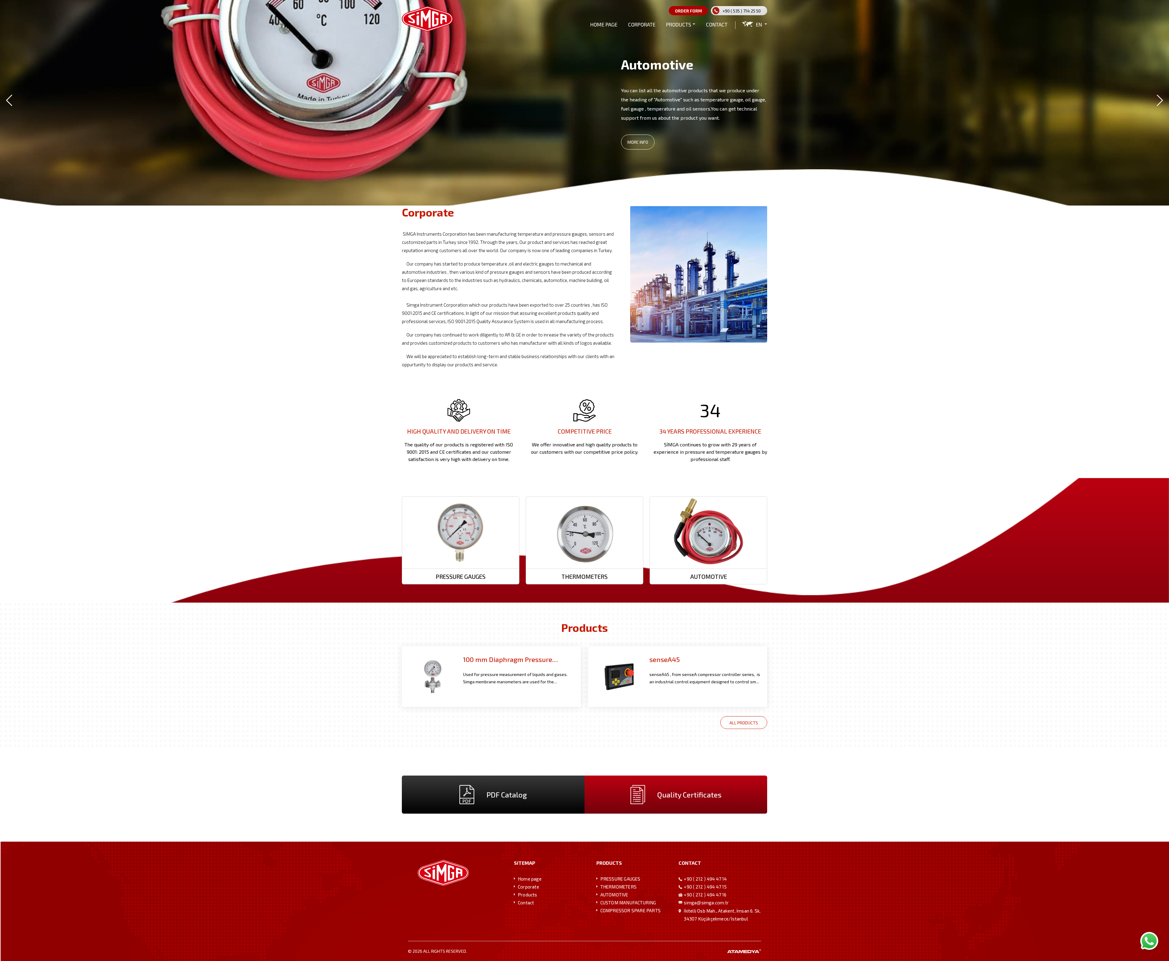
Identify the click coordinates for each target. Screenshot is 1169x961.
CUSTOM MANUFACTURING (628, 902)
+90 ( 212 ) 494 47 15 (705, 886)
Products (527, 894)
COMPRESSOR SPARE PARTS (630, 910)
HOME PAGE (603, 24)
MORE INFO (637, 145)
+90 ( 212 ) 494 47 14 (705, 879)
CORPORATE (641, 24)
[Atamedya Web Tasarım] (744, 951)
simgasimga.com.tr (706, 902)
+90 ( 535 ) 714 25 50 (741, 10)
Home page (530, 879)
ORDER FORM (688, 10)
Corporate (528, 886)
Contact (526, 902)
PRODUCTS (678, 24)
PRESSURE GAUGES (620, 879)
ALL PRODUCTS (743, 722)
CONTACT (717, 24)
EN (759, 24)
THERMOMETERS (618, 886)
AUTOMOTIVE (614, 894)
